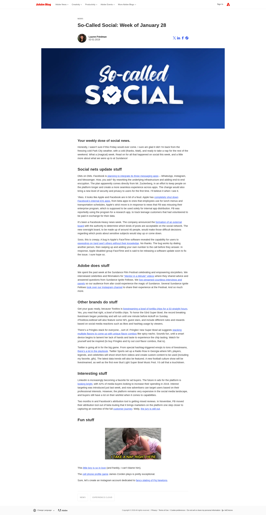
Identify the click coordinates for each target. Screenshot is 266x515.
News (80, 19)
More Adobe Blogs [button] (126, 4)
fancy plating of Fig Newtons (151, 480)
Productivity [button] (90, 4)
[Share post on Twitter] (174, 38)
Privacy (154, 510)
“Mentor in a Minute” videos (139, 276)
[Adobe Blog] (45, 4)
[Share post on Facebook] (182, 38)
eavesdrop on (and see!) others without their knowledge (108, 243)
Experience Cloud (102, 497)
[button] (43, 510)
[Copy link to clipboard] (186, 38)
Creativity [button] (76, 4)
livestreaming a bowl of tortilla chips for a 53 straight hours (155, 308)
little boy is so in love (94, 467)
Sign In (220, 4)
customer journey (122, 408)
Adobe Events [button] (107, 4)
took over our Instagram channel (104, 287)
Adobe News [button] (60, 4)
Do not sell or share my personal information (203, 510)
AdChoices (228, 510)
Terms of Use (164, 510)
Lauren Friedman (98, 37)
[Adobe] (228, 4)
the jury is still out (150, 408)
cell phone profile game (95, 474)
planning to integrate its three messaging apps (133, 176)
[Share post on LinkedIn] (178, 38)
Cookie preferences (177, 510)
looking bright (85, 384)
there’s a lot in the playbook (93, 351)
